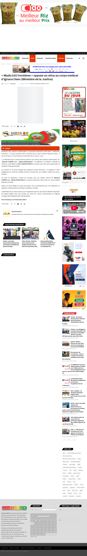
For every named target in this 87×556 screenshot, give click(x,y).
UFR (80, 493)
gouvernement (76, 473)
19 (51, 528)
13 (54, 526)
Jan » (35, 536)
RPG (64, 490)
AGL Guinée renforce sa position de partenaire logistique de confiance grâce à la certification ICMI (73, 421)
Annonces (40, 58)
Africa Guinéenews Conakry (69, 458)
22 (36, 531)
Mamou (76, 484)
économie (78, 496)
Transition (69, 493)
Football (69, 473)
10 (43, 526)
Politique (61, 58)
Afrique (79, 458)
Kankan (64, 479)
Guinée (72, 476)
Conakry (80, 467)
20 (54, 528)
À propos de (4, 548)
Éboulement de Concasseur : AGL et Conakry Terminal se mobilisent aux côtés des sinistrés (73, 356)
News (32, 58)
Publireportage (5, 53)
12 (51, 526)
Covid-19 (65, 470)
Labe (64, 481)
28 (32, 534)
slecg (64, 493)
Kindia (79, 479)
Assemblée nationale (75, 461)
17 (43, 528)
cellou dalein (72, 464)
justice (77, 476)
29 (36, 534)
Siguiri (81, 490)
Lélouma (69, 481)
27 (54, 531)
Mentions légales (14, 548)
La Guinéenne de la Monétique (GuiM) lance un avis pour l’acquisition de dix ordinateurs (74, 382)
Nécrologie (22, 53)
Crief (70, 470)
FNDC (64, 473)
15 (36, 528)
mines (81, 484)
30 (39, 534)
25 (47, 531)
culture (75, 470)
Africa (64, 453)
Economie (69, 58)
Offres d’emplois (14, 53)
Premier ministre (80, 487)
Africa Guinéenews (67, 456)
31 (43, 534)
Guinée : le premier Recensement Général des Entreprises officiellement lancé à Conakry (73, 320)
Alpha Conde (66, 461)
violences (65, 496)
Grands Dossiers (51, 58)
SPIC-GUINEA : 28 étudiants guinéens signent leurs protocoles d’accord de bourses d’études (74, 394)
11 (47, 526)
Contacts (39, 548)
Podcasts (70, 185)
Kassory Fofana (71, 479)
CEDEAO (65, 464)
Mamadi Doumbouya (67, 484)
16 (39, 528)
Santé (68, 490)
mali (74, 481)
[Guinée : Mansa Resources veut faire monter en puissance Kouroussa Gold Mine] (65, 343)
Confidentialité (47, 548)
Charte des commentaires (28, 548)
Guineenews (66, 476)
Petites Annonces (31, 53)
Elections (81, 470)
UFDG (75, 493)
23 (39, 531)
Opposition (72, 487)
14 (32, 528)
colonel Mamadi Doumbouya (69, 467)
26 (51, 531)
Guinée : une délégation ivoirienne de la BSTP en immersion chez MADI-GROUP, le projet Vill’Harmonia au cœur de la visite (74, 333)
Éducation (71, 496)
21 (32, 531)
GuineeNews (64, 185)
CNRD (78, 464)
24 (43, 531)
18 (47, 528)
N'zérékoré (65, 487)
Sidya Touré (75, 490)
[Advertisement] (43, 39)
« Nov (31, 536)
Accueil (26, 58)
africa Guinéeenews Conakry (74, 453)
